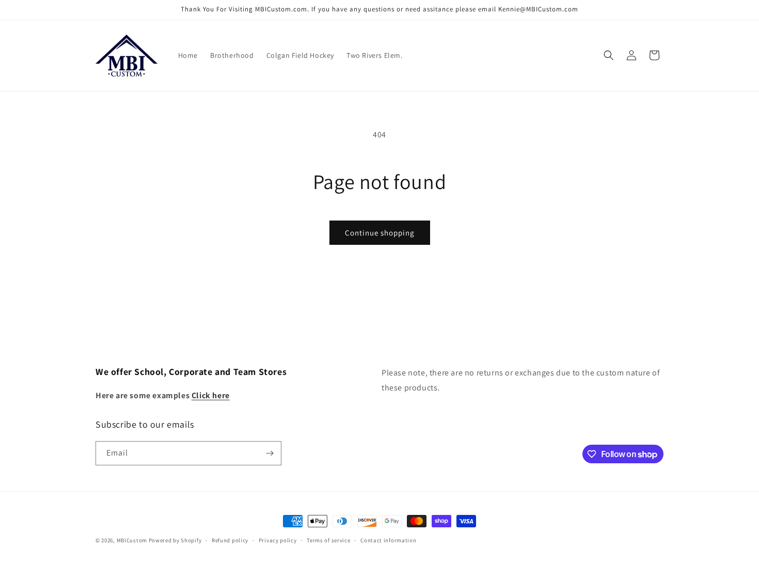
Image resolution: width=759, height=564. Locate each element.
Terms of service (328, 540)
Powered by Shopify (175, 540)
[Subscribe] (269, 453)
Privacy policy (278, 540)
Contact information (388, 540)
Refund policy (230, 540)
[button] (608, 55)
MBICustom (132, 540)
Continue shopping (380, 233)
